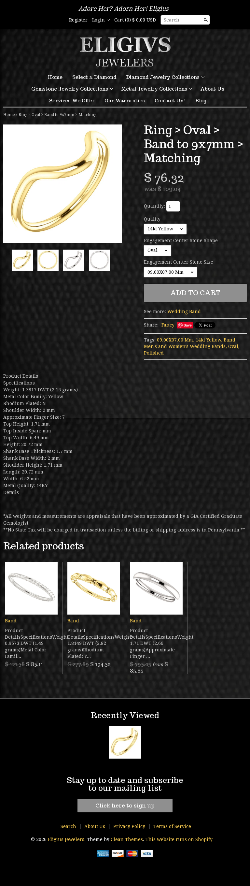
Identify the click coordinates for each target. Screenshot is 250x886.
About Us (212, 89)
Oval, (234, 346)
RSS (48, 20)
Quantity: (154, 206)
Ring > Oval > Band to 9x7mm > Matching (57, 114)
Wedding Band (184, 311)
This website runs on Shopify (179, 839)
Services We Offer (72, 100)
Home (55, 77)
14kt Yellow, (209, 339)
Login (98, 19)
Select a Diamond (94, 77)
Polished (154, 353)
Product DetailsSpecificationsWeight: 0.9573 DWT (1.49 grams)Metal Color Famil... (31, 643)
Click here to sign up (125, 805)
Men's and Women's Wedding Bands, (185, 346)
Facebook (59, 20)
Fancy (167, 324)
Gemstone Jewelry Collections (69, 89)
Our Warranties (124, 100)
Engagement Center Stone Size (178, 262)
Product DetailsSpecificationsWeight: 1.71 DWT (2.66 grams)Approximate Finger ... (156, 643)
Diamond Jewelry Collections (163, 77)
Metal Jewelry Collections (154, 89)
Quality (152, 219)
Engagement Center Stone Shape (181, 240)
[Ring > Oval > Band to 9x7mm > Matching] (62, 183)
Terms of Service (172, 826)
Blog (200, 100)
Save (188, 325)
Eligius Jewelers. (67, 839)
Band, (230, 339)
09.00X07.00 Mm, (175, 339)
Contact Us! (170, 100)
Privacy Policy (129, 826)
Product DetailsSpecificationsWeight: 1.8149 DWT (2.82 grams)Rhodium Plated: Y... (93, 643)
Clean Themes (127, 839)
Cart (135, 19)
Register (78, 19)
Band (11, 620)
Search (171, 19)
